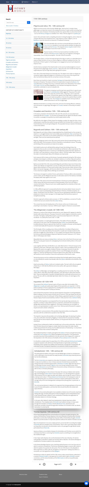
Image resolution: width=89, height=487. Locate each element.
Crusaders (66, 363)
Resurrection (55, 53)
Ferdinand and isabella (76, 341)
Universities (65, 355)
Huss (41, 334)
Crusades (46, 115)
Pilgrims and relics (11, 60)
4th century (8, 43)
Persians (54, 47)
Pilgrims (53, 365)
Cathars (64, 222)
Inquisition (8, 69)
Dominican (70, 287)
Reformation (60, 458)
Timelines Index (43, 474)
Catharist (46, 284)
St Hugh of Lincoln (39, 85)
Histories (15, 2)
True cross (47, 45)
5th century (8, 47)
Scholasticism (9, 71)
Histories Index (23, 474)
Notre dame (49, 373)
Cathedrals (60, 363)
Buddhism (36, 40)
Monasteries (42, 367)
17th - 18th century (10, 87)
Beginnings (8, 33)
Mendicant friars (61, 403)
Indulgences (58, 98)
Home (7, 2)
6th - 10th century (10, 52)
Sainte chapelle (69, 47)
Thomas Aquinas (10, 73)
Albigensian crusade (11, 67)
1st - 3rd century (10, 38)
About (60, 474)
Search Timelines (43, 477)
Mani (71, 134)
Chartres (55, 68)
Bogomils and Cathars (11, 64)
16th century (9, 82)
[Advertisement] (57, 8)
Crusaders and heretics (12, 62)
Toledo (50, 403)
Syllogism (56, 451)
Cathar (56, 200)
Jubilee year (78, 33)
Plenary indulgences (46, 33)
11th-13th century (10, 57)
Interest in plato (44, 456)
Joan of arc (48, 334)
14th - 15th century (10, 77)
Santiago (60, 80)
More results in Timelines (12, 25)
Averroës (46, 428)
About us (34, 2)
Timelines (25, 2)
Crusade (60, 105)
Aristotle (36, 392)
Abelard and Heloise (57, 377)
